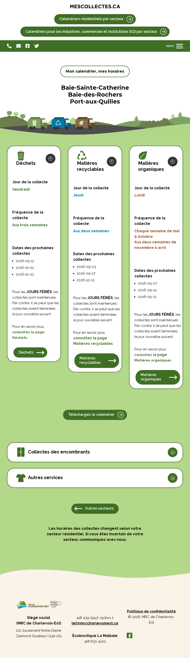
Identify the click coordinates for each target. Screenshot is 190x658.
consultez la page (90, 338)
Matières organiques (151, 377)
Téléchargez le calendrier (91, 414)
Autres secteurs (99, 508)
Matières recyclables (90, 360)
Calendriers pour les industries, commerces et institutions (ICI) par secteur (91, 31)
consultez (28, 332)
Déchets (19, 338)
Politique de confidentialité (151, 611)
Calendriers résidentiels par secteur (91, 19)
